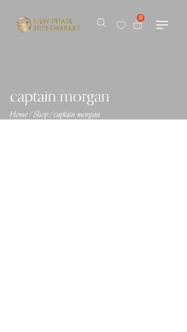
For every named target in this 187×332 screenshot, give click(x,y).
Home (19, 114)
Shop (40, 114)
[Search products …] (101, 25)
